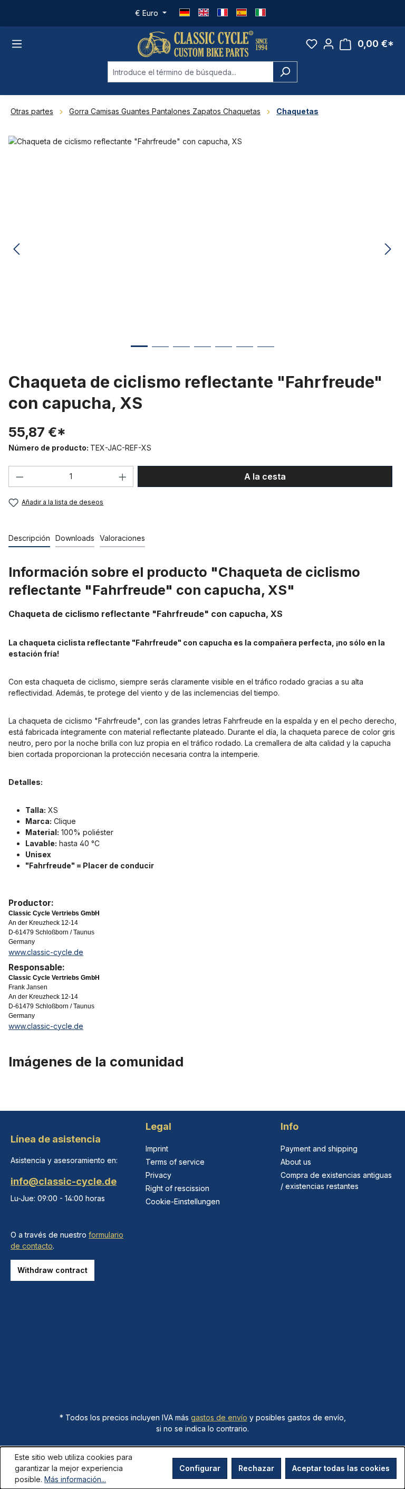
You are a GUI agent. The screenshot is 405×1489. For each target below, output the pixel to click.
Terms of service (175, 1161)
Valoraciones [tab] (122, 537)
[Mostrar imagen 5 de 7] (223, 355)
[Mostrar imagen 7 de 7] (265, 355)
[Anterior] (16, 249)
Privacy (158, 1174)
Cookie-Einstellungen (183, 1201)
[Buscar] (285, 71)
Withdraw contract (52, 1270)
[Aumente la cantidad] (123, 476)
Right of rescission (177, 1188)
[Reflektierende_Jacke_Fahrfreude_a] (202, 249)
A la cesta (265, 476)
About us (296, 1161)
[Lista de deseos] (311, 43)
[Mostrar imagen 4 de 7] (202, 355)
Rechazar (256, 1468)
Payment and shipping (319, 1148)
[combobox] (190, 71)
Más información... (75, 1479)
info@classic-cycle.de (64, 1181)
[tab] (29, 538)
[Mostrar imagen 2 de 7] (160, 355)
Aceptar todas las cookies (341, 1468)
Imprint (157, 1148)
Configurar (199, 1468)
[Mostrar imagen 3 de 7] (181, 355)
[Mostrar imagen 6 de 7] (244, 355)
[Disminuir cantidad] (19, 476)
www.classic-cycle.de (45, 952)
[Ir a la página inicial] (202, 44)
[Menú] (17, 43)
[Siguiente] (388, 249)
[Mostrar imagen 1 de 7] (139, 354)
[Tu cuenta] (328, 43)
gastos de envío (219, 1417)
